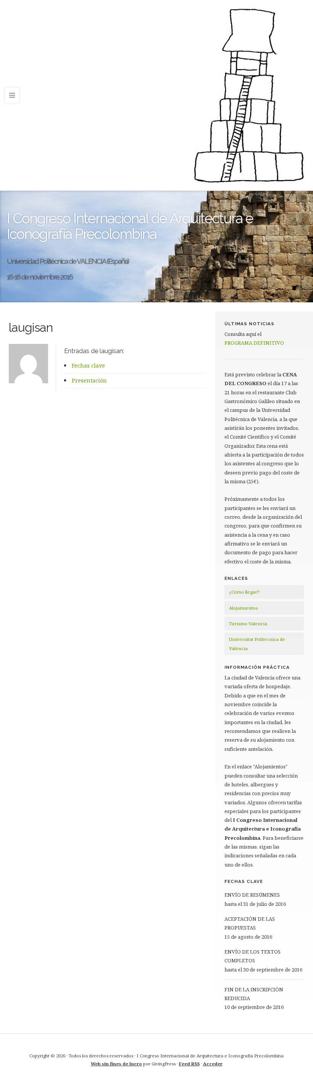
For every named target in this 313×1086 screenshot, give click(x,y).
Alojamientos (243, 608)
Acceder (213, 1064)
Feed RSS (189, 1064)
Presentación (89, 380)
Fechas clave (88, 365)
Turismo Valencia (248, 623)
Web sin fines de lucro (116, 1064)
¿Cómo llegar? (244, 592)
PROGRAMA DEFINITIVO (254, 342)
